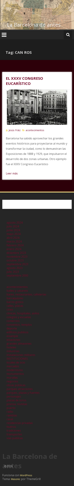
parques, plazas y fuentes (23, 393)
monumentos (15, 374)
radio (10, 411)
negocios (12, 381)
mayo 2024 (13, 234)
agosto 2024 (15, 222)
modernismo (15, 370)
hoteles (11, 347)
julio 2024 (13, 226)
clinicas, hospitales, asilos (23, 313)
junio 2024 (13, 230)
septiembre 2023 (17, 264)
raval (10, 419)
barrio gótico (15, 302)
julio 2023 (13, 272)
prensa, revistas (17, 404)
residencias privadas (20, 423)
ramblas (12, 415)
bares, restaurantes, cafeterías (26, 294)
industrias (13, 351)
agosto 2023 (15, 268)
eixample (12, 336)
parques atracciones (20, 389)
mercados (13, 366)
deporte (12, 328)
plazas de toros (16, 400)
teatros (11, 427)
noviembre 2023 (17, 256)
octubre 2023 (15, 260)
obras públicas (16, 385)
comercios (13, 321)
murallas (12, 377)
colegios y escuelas (19, 317)
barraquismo (15, 298)
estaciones (13, 340)
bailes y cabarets (17, 290)
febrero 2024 (15, 245)
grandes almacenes (19, 343)
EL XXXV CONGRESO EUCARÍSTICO (24, 81)
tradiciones (14, 430)
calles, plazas (15, 306)
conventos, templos (19, 325)
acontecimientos (35, 130)
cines (10, 309)
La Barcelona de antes (34, 24)
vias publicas (15, 438)
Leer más (12, 173)
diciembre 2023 (16, 253)
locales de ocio (16, 362)
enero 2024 (14, 249)
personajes (14, 396)
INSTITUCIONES (17, 359)
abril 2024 (13, 238)
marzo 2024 (14, 241)
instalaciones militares (21, 355)
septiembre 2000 (17, 275)
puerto (11, 408)
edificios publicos (17, 332)
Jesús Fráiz (14, 130)
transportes (14, 434)
